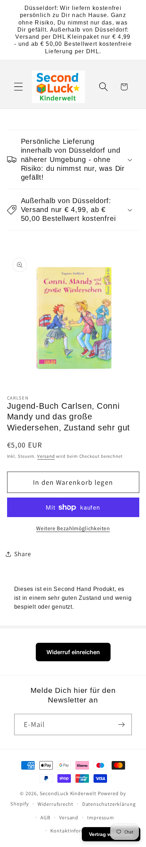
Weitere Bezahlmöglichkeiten (73, 528)
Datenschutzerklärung (109, 803)
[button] (18, 87)
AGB (45, 817)
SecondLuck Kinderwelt (68, 793)
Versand (46, 456)
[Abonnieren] (121, 724)
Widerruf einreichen (73, 652)
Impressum (100, 817)
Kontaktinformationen (77, 830)
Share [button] (22, 553)
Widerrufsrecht (55, 803)
